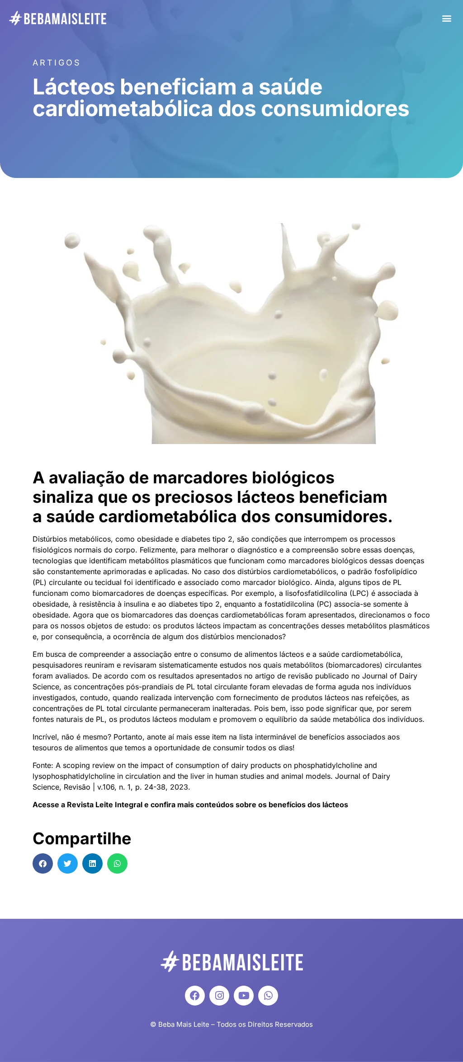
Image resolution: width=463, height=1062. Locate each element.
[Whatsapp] (268, 996)
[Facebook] (195, 996)
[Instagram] (219, 996)
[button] (446, 18)
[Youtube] (244, 996)
